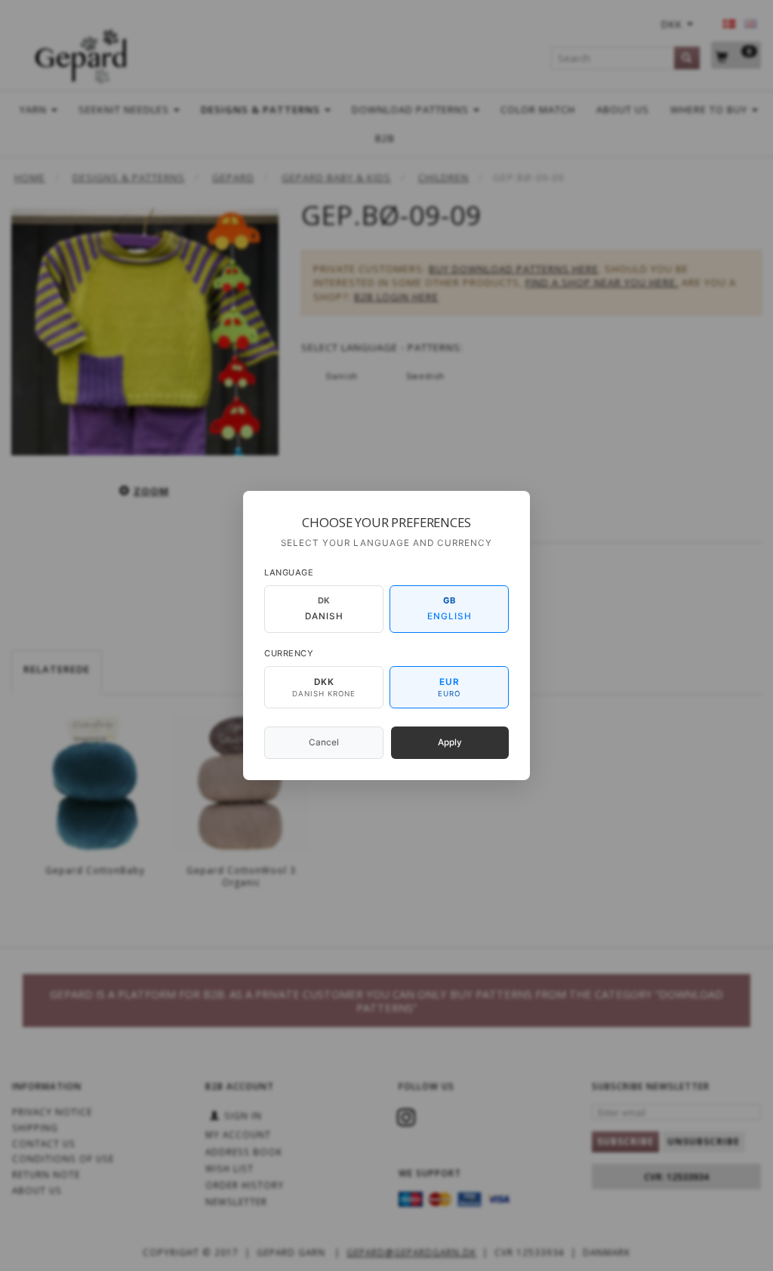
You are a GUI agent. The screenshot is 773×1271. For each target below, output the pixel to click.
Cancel (324, 742)
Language (288, 572)
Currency (288, 653)
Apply (450, 742)
